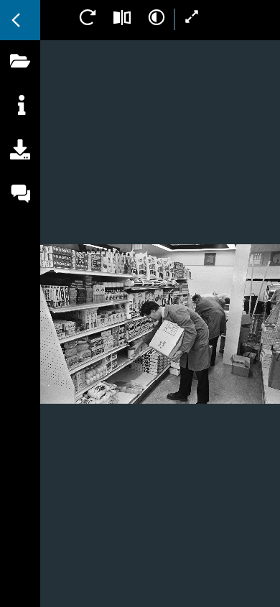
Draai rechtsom (88, 17)
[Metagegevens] (20, 121)
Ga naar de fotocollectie (20, 20)
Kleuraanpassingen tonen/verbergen (156, 17)
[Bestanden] (20, 77)
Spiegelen (122, 17)
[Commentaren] (20, 210)
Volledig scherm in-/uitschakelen (192, 17)
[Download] (20, 166)
